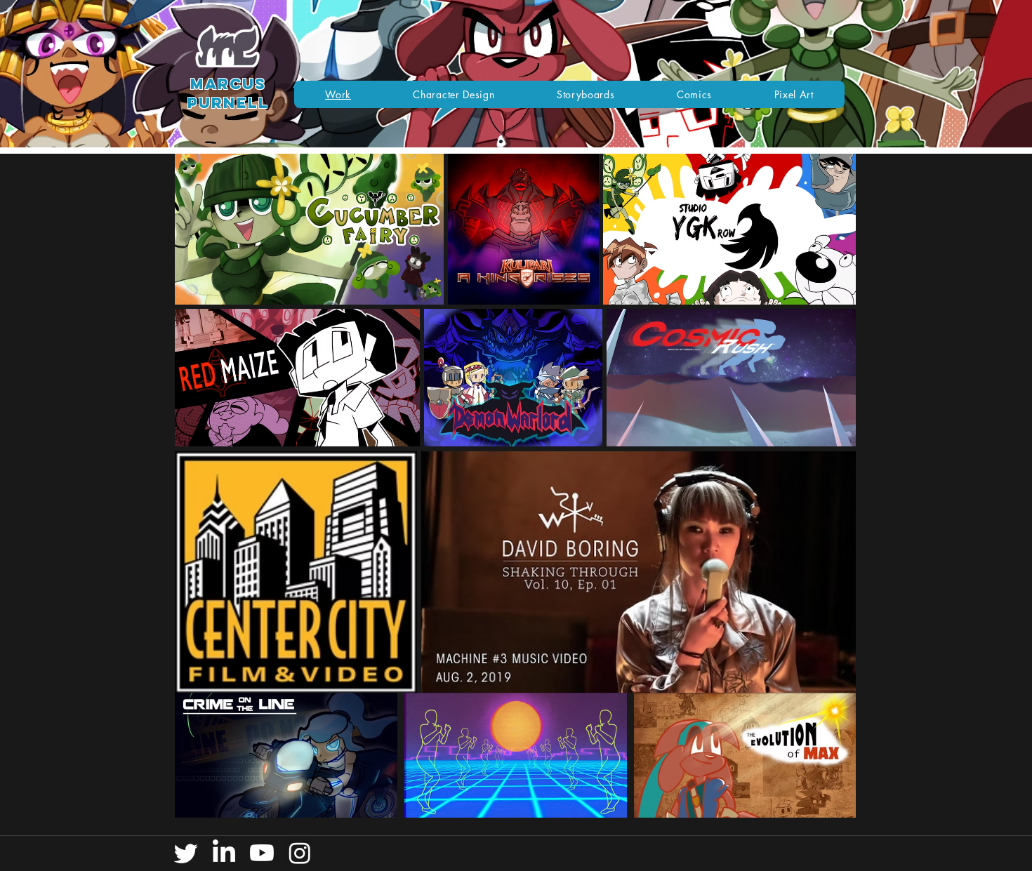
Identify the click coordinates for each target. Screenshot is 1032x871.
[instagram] (300, 853)
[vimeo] (262, 853)
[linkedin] (224, 853)
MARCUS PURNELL (228, 93)
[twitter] (186, 853)
